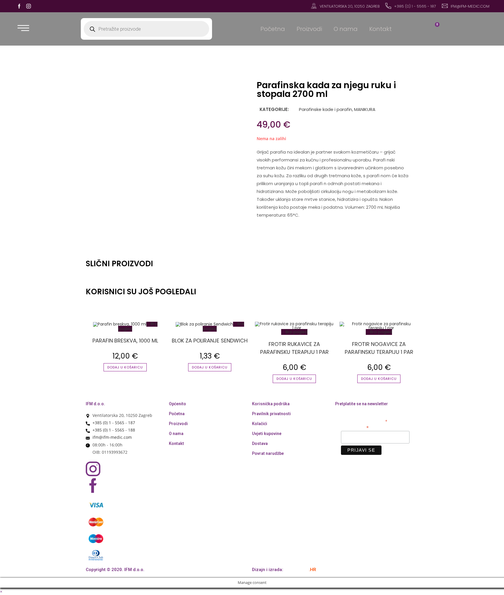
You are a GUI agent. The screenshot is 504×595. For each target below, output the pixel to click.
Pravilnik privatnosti (271, 413)
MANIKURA (364, 109)
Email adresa (355, 427)
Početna (272, 29)
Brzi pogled (295, 332)
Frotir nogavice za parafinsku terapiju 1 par (379, 348)
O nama (346, 29)
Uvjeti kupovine (266, 433)
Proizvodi (309, 29)
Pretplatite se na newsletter (361, 403)
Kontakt (380, 29)
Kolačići (259, 423)
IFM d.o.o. (95, 403)
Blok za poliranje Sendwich (210, 340)
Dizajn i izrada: (284, 569)
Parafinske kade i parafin (325, 109)
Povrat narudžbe (268, 453)
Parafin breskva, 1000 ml (125, 340)
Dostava (260, 443)
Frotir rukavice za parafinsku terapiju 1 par (294, 348)
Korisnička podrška (271, 403)
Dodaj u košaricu (125, 367)
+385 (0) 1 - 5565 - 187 (415, 6)
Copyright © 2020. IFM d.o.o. (115, 569)
